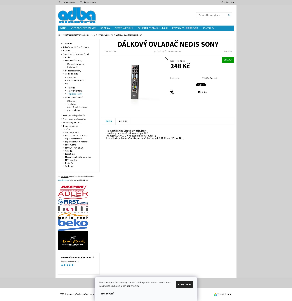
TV (66, 84)
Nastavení (107, 293)
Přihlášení (229, 2)
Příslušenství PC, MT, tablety (76, 47)
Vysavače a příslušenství (74, 119)
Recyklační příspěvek (185, 28)
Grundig (68, 150)
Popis (109, 121)
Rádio (67, 57)
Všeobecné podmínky (83, 28)
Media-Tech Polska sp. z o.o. (78, 157)
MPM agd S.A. (71, 160)
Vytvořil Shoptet (224, 294)
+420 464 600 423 (68, 2)
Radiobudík (72, 67)
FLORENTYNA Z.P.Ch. (74, 147)
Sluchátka (71, 104)
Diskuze (123, 121)
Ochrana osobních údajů (152, 28)
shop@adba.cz (89, 2)
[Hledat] (229, 15)
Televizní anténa (74, 90)
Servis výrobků (124, 28)
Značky (66, 129)
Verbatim (69, 166)
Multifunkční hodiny (74, 60)
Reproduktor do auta (76, 80)
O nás (63, 28)
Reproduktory (73, 110)
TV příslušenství (209, 78)
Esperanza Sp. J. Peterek (76, 141)
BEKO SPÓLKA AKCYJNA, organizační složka (76, 137)
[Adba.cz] (77, 15)
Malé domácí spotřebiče (74, 115)
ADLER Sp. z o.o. (72, 132)
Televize (71, 87)
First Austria (70, 144)
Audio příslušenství (74, 97)
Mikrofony (71, 101)
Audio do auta (71, 73)
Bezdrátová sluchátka (77, 107)
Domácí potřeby (70, 126)
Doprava (105, 28)
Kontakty (208, 28)
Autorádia (71, 77)
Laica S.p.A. (70, 154)
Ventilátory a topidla (72, 122)
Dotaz (204, 92)
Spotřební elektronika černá (76, 54)
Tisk (172, 93)
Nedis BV (228, 51)
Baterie (66, 50)
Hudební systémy (73, 70)
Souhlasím (184, 284)
